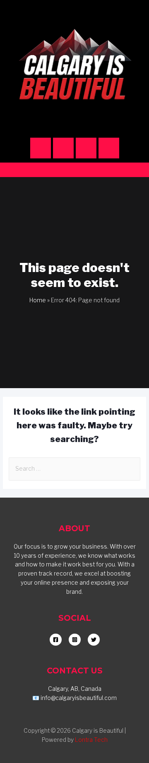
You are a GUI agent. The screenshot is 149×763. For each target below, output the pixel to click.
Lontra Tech (91, 739)
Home (37, 300)
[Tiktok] (86, 148)
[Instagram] (40, 148)
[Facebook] (63, 148)
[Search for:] (74, 468)
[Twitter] (109, 148)
